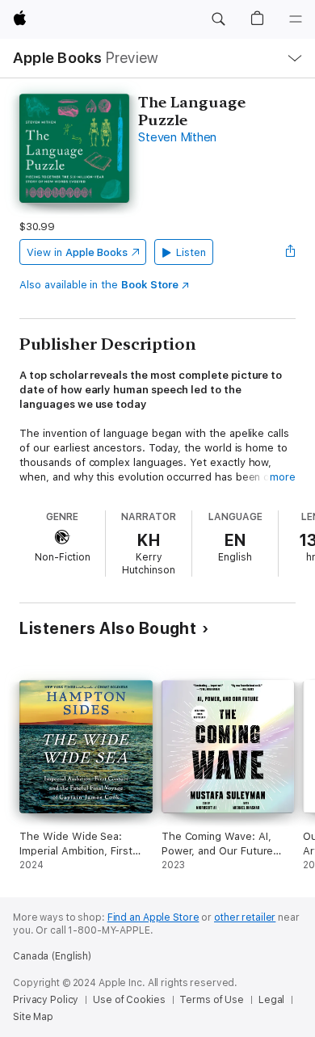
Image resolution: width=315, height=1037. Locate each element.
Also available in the (98, 285)
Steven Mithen (177, 137)
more (283, 477)
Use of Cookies (129, 1000)
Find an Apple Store (153, 917)
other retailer (244, 917)
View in (77, 252)
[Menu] (295, 19)
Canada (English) (52, 956)
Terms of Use (211, 1000)
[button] (218, 19)
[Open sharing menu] (291, 252)
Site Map (33, 1016)
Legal (271, 1000)
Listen (191, 252)
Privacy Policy (45, 1000)
